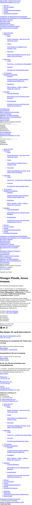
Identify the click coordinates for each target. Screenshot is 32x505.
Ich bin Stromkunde (5, 132)
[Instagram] (6, 327)
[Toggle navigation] (1, 137)
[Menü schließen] (0, 30)
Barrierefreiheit (8, 496)
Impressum (7, 491)
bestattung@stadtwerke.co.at (10, 401)
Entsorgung (7, 59)
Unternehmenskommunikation (12, 10)
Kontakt (6, 12)
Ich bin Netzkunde (5, 134)
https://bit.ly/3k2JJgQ (12, 311)
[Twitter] (4, 327)
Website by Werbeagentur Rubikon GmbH (12, 502)
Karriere (6, 8)
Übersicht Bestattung (18, 96)
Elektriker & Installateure (11, 74)
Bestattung (7, 92)
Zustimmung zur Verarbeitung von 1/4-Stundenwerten (15, 18)
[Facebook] (1, 327)
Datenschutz (7, 492)
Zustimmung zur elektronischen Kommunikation (13, 16)
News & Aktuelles (9, 7)
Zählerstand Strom (5, 23)
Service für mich (8, 33)
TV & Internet (8, 73)
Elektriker (17, 79)
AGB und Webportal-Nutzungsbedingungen (16, 494)
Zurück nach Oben (5, 504)
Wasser (17, 46)
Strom (18, 38)
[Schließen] (0, 249)
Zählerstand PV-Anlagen (7, 24)
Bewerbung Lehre (5, 21)
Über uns (6, 5)
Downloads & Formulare (11, 13)
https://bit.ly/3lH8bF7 (12, 313)
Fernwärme (18, 54)
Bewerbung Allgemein (6, 20)
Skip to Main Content (6, 1)
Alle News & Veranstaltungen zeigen (10, 336)
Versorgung (7, 34)
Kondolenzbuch (18, 103)
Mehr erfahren (4, 348)
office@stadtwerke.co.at (9, 399)
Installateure (17, 86)
